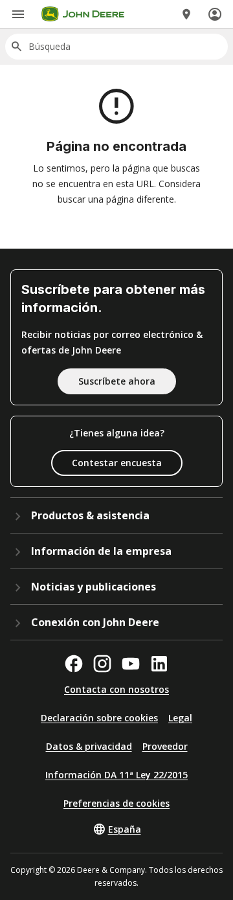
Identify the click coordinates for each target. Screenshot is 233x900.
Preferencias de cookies (116, 803)
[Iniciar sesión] (215, 14)
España (124, 829)
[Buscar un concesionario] (186, 14)
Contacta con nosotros (116, 689)
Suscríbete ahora (116, 381)
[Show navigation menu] (18, 14)
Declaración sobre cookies (99, 718)
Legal (180, 718)
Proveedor (165, 746)
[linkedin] (159, 664)
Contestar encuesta (117, 462)
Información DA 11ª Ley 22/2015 (116, 775)
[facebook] (74, 664)
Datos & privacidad (89, 746)
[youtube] (131, 664)
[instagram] (102, 664)
